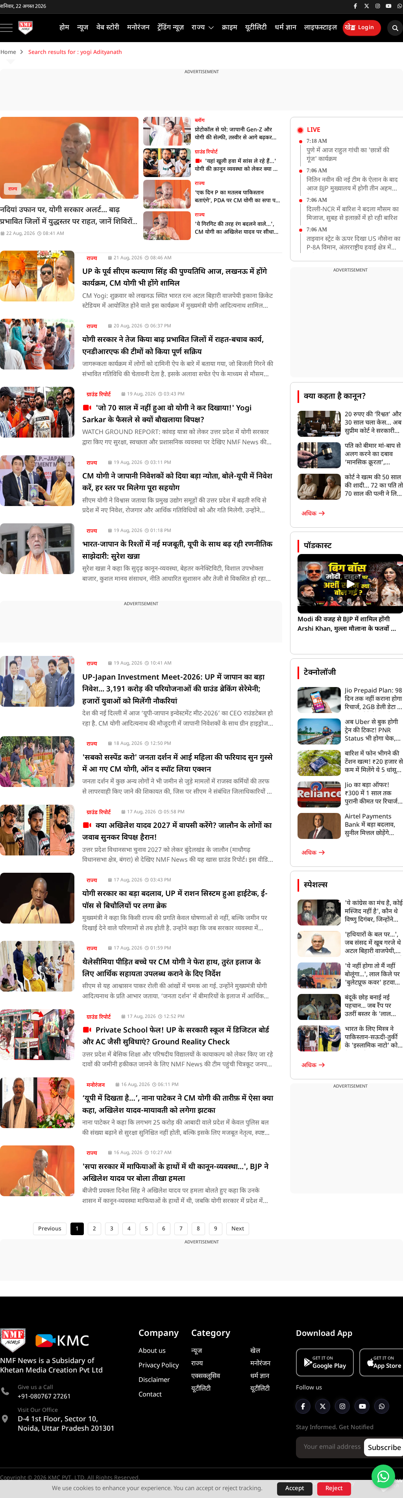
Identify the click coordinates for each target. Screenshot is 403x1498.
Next (237, 1229)
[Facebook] (303, 1406)
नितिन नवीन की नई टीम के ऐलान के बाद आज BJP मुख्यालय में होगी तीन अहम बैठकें (352, 185)
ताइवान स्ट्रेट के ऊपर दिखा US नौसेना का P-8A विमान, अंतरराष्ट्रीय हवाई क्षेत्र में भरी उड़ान (353, 244)
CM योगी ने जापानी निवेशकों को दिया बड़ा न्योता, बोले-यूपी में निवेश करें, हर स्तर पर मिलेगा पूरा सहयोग (177, 482)
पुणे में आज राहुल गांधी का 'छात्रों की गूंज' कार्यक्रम (348, 155)
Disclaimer (154, 1380)
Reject (334, 1488)
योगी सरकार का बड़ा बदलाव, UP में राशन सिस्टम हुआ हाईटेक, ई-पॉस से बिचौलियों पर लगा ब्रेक (175, 900)
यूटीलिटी (201, 1389)
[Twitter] (322, 1406)
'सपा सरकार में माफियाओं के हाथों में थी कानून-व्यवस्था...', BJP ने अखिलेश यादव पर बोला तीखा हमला (175, 1173)
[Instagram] (342, 1406)
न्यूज (196, 1351)
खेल (255, 1351)
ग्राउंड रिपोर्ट (206, 152)
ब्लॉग (200, 120)
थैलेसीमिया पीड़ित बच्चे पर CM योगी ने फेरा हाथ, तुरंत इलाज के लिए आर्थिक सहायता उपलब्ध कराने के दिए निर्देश (171, 968)
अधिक (309, 514)
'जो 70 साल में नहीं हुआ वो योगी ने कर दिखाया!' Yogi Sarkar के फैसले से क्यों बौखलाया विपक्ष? (166, 414)
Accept (294, 1488)
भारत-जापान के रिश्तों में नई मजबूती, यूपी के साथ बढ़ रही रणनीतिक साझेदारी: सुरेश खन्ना (177, 551)
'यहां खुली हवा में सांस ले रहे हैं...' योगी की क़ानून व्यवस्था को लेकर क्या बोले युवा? (238, 166)
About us (152, 1351)
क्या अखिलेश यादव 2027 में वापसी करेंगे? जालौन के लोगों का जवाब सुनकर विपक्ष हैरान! (177, 832)
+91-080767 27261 (44, 1397)
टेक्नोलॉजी (320, 673)
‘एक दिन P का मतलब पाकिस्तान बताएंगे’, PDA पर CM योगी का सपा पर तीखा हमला (236, 197)
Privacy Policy (159, 1365)
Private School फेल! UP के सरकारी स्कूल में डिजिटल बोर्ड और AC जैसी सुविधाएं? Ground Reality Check (175, 1036)
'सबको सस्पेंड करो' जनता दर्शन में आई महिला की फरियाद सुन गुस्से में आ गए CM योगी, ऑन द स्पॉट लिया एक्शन (177, 764)
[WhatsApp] (381, 1406)
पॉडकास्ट (318, 546)
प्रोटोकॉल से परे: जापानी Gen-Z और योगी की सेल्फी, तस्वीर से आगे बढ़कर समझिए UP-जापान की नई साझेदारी (233, 134)
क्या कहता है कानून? (335, 397)
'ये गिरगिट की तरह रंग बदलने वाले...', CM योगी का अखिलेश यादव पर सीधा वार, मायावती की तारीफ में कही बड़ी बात (237, 228)
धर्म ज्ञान (259, 1376)
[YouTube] (362, 1406)
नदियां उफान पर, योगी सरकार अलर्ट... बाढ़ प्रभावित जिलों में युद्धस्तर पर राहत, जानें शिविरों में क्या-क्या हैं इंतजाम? (66, 222)
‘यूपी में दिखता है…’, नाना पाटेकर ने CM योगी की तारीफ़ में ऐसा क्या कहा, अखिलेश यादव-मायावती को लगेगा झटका (177, 1105)
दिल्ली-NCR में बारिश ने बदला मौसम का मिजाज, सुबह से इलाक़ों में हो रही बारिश (353, 214)
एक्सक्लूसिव (205, 1376)
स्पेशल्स (315, 885)
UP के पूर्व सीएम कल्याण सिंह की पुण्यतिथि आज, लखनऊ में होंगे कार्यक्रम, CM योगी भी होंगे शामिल (174, 278)
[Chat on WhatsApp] (383, 1476)
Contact (150, 1395)
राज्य (12, 189)
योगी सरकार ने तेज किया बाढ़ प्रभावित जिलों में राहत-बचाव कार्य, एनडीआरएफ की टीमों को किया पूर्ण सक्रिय (173, 346)
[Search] (395, 28)
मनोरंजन (96, 1085)
